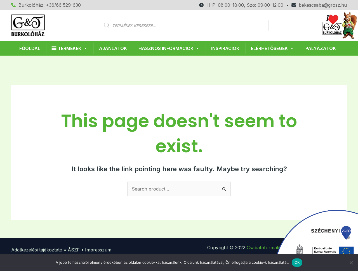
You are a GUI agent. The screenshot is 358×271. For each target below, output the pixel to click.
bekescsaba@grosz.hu (321, 5)
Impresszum (98, 250)
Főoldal (29, 48)
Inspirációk (225, 48)
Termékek (69, 48)
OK (297, 262)
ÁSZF (74, 250)
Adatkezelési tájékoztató (36, 250)
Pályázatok (320, 48)
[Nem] (351, 262)
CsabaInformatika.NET (271, 247)
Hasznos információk (166, 48)
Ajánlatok (113, 48)
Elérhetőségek (269, 48)
